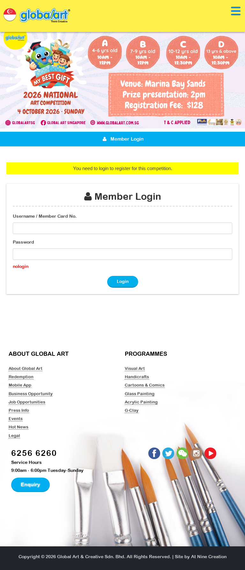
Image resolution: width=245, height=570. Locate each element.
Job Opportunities (27, 401)
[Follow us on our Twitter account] (168, 453)
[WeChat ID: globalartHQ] (182, 453)
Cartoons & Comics (145, 384)
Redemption (21, 376)
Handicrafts (137, 376)
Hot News (18, 426)
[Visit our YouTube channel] (210, 453)
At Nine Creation (208, 556)
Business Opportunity (31, 393)
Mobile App (20, 384)
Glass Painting (139, 393)
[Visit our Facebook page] (154, 453)
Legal (14, 435)
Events (16, 418)
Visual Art (135, 368)
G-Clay (131, 410)
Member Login (126, 139)
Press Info (19, 410)
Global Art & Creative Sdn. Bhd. (91, 556)
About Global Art (25, 368)
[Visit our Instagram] (196, 453)
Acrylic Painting (141, 401)
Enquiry (30, 484)
